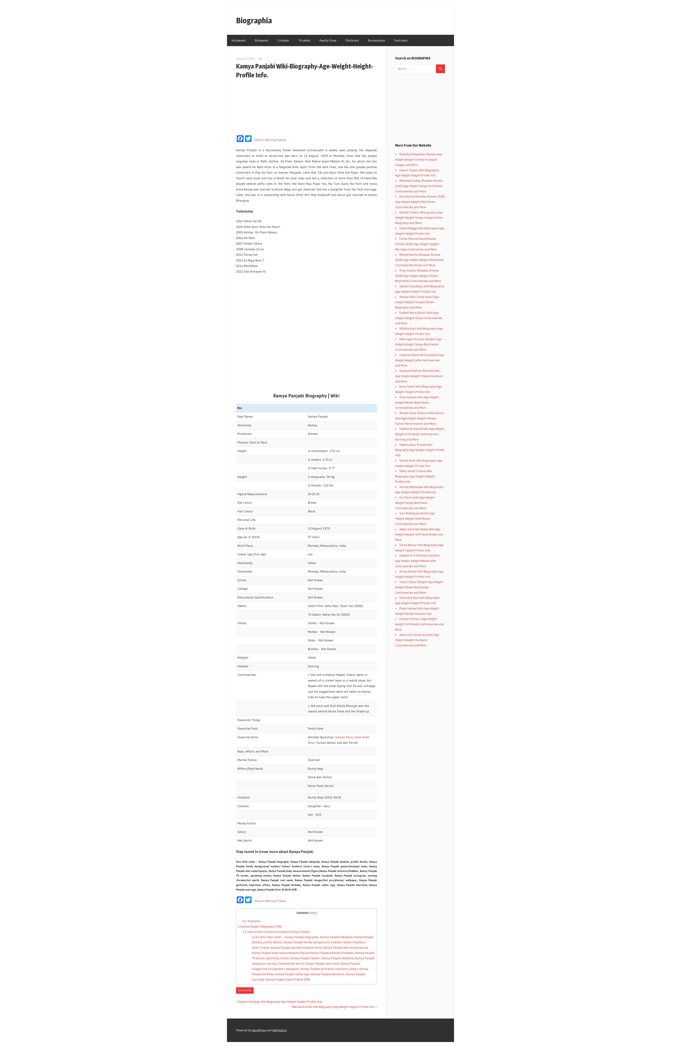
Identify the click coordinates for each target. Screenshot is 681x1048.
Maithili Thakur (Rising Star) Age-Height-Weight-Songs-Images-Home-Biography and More (419, 217)
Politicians (352, 40)
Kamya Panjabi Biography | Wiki (260, 926)
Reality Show (327, 40)
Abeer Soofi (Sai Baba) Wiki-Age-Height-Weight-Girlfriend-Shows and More (419, 534)
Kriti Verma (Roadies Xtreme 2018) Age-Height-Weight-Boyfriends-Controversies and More (420, 202)
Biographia (254, 20)
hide (313, 913)
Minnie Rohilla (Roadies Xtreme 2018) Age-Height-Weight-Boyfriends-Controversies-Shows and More (419, 260)
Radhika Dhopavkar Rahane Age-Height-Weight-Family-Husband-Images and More (419, 159)
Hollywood (239, 40)
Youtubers (401, 40)
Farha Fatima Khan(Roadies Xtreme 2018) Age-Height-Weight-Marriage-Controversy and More (417, 244)
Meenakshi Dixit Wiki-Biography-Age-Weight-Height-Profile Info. (333, 1007)
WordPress (259, 1030)
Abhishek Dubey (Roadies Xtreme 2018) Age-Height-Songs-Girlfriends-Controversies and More (419, 186)
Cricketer (283, 40)
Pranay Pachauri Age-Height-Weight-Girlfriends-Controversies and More (419, 624)
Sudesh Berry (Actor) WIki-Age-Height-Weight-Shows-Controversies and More (418, 318)
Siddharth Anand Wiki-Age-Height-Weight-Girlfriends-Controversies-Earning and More (420, 434)
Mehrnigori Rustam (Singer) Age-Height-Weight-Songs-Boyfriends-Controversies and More (418, 344)
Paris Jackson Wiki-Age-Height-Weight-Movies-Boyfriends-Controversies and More (417, 402)
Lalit (260, 58)
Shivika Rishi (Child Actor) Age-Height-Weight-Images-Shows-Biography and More (417, 302)
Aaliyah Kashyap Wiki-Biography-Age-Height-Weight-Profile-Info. (280, 1001)
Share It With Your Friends (270, 140)
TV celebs (304, 40)
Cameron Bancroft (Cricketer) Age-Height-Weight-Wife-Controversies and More (420, 360)
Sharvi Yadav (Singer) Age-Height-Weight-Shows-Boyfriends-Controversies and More (419, 587)
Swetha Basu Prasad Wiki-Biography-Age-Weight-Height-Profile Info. (419, 450)
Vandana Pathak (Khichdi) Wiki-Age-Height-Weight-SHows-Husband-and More (419, 376)
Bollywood (261, 40)
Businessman (376, 40)
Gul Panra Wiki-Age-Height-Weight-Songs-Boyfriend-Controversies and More (415, 503)
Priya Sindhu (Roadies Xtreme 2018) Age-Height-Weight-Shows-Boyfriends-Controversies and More (418, 276)
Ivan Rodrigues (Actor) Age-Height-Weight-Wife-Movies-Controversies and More (415, 518)
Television (252, 921)
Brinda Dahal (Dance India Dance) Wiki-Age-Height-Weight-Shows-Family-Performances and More (419, 418)
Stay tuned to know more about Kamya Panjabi (276, 932)
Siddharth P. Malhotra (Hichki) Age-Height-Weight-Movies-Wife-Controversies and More (417, 561)
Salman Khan (344, 737)
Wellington (279, 1030)
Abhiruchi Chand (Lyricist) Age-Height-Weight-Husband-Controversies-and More (417, 640)
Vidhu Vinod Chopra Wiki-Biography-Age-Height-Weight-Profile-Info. (415, 476)
